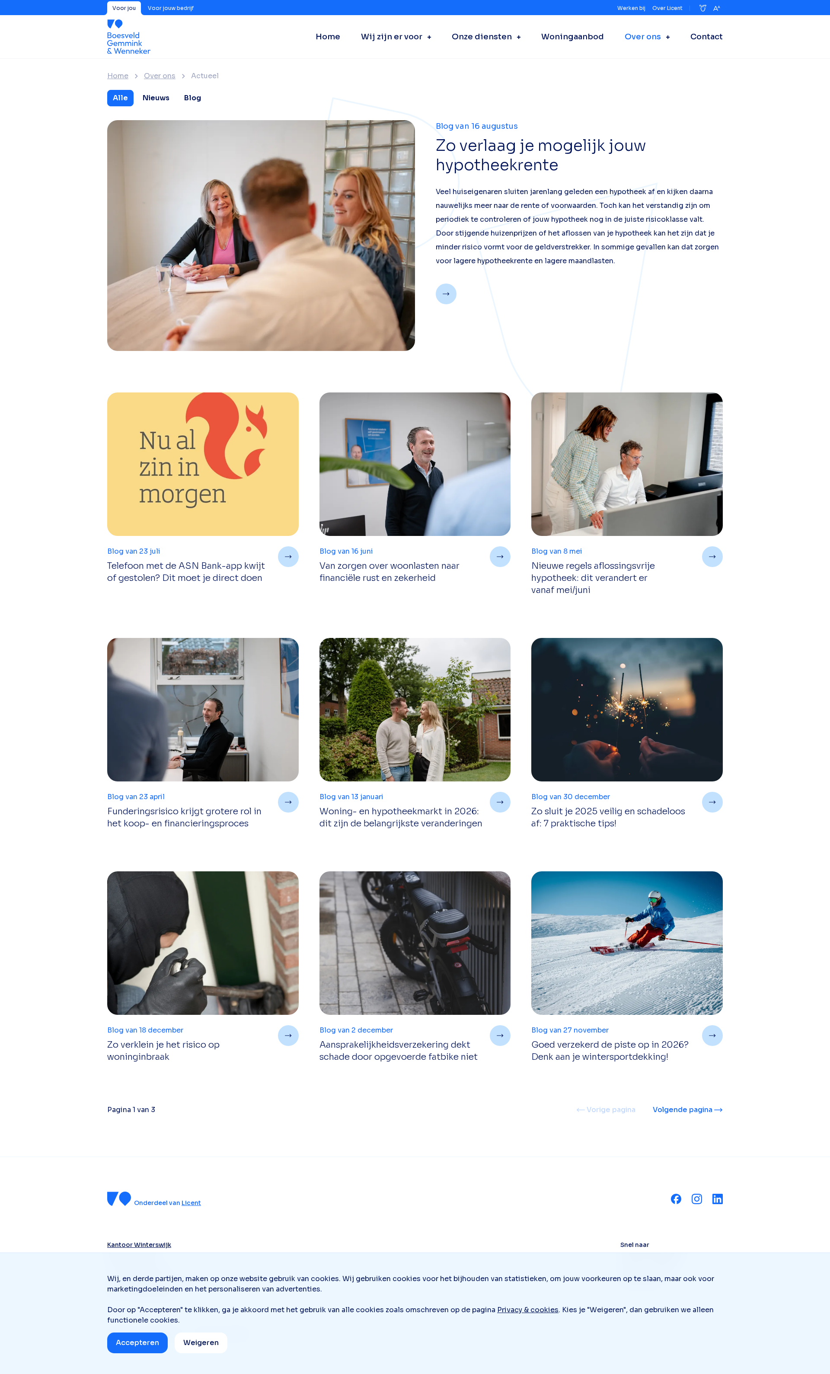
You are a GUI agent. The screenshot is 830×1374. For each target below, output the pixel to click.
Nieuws (156, 97)
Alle (120, 97)
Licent (191, 1203)
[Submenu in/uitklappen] (426, 36)
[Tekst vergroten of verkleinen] (717, 8)
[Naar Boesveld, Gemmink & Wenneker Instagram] (697, 1199)
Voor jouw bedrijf (171, 8)
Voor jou (124, 8)
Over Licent (667, 8)
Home (117, 76)
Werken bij (631, 8)
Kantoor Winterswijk (139, 1245)
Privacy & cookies (528, 1309)
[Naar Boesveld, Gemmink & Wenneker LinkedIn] (717, 1199)
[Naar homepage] (129, 36)
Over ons (160, 76)
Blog (192, 97)
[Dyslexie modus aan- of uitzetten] (703, 8)
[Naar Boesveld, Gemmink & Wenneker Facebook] (676, 1199)
